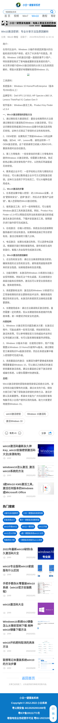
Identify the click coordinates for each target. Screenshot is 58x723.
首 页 (7, 16)
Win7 (25, 16)
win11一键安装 (28, 527)
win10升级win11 (10, 527)
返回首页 (28, 678)
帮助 (53, 16)
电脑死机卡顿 (9, 540)
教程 (44, 16)
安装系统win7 (9, 520)
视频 (16, 16)
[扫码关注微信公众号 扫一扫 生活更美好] (53, 713)
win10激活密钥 (13, 414)
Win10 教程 (13, 37)
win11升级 (43, 527)
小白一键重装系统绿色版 (33, 513)
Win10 (35, 16)
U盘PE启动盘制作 (11, 513)
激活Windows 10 (14, 421)
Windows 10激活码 (36, 414)
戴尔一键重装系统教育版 (29, 520)
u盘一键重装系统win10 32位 (32, 533)
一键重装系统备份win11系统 (30, 540)
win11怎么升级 (10, 533)
